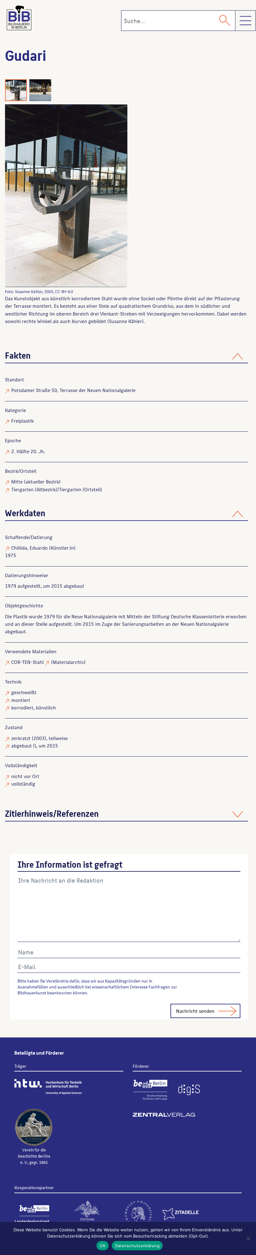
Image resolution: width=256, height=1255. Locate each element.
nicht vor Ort (25, 776)
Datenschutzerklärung (137, 1245)
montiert (20, 700)
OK (103, 1245)
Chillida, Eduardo (29, 548)
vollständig (23, 783)
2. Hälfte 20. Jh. (28, 451)
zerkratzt (21, 738)
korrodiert (22, 707)
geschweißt (24, 692)
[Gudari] (117, 195)
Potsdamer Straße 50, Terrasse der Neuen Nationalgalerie (73, 390)
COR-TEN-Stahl (27, 662)
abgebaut (21, 745)
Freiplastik (22, 420)
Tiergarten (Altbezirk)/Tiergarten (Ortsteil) (56, 489)
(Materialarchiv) (68, 662)
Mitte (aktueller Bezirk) (36, 481)
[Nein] (248, 1238)
